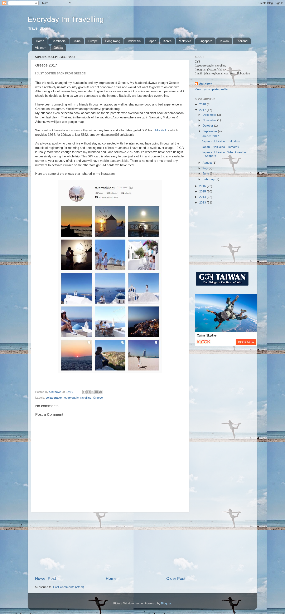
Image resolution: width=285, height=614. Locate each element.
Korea (167, 41)
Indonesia (134, 41)
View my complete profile (211, 89)
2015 (203, 191)
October (208, 125)
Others (58, 47)
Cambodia (59, 41)
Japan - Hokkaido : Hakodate (221, 141)
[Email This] (84, 392)
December (210, 114)
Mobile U (161, 130)
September (210, 131)
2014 (203, 196)
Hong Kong (112, 41)
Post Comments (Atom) (68, 587)
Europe (93, 41)
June (206, 173)
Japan (152, 41)
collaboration (54, 397)
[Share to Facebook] (96, 392)
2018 (203, 104)
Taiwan (224, 41)
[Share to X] (92, 392)
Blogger (166, 603)
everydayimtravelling (77, 397)
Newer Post (45, 578)
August (208, 162)
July (206, 168)
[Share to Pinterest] (100, 392)
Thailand (241, 41)
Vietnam (40, 47)
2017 (203, 110)
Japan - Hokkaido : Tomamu (220, 146)
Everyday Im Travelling (66, 19)
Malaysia (185, 41)
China (77, 41)
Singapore (205, 41)
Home (40, 41)
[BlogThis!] (88, 392)
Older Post (175, 578)
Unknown (205, 83)
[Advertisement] (110, 544)
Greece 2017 (210, 136)
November (210, 120)
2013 (203, 202)
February (209, 179)
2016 (203, 186)
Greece (98, 397)
